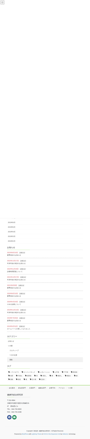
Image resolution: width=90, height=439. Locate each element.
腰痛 (11, 379)
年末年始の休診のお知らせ (16, 263)
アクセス (61, 388)
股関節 (29, 376)
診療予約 (52, 388)
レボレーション (45, 372)
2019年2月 (11, 241)
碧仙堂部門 (22, 388)
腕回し (60, 376)
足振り (43, 379)
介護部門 (32, 388)
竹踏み (20, 376)
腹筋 (19, 379)
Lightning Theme (37, 434)
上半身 (57, 372)
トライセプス (14, 372)
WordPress (25, 434)
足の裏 (34, 379)
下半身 (66, 372)
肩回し (44, 376)
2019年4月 (11, 232)
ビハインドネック (29, 372)
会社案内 (12, 388)
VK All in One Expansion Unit (51, 434)
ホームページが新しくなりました (18, 329)
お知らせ (22, 252)
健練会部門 (42, 388)
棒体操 (75, 372)
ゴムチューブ (14, 350)
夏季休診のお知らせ (14, 255)
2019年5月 (11, 227)
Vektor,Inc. (65, 434)
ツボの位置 (13, 355)
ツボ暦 (10, 346)
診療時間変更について (14, 271)
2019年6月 (11, 222)
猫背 (11, 376)
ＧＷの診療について (14, 304)
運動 (11, 360)
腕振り (69, 376)
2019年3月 (11, 236)
